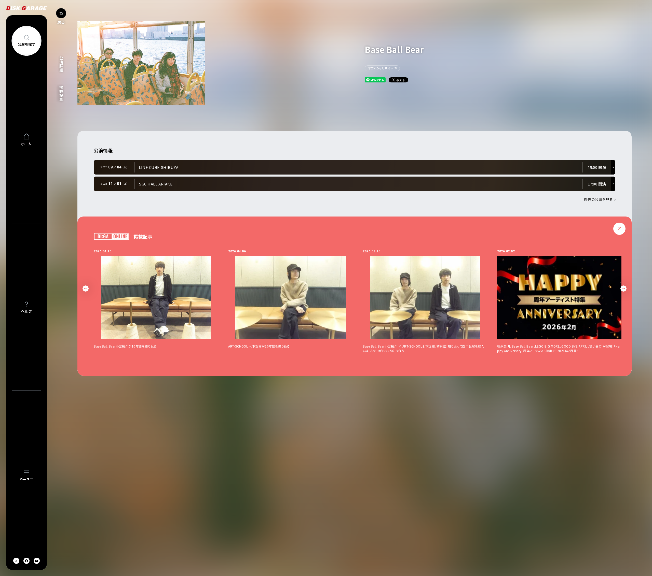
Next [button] (623, 288)
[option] (161, 301)
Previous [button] (86, 288)
